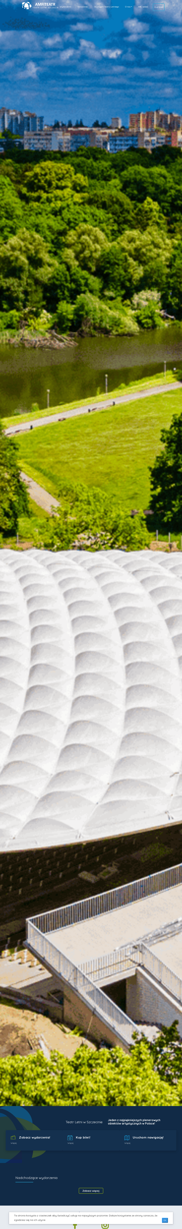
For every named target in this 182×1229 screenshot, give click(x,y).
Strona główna (31, 5)
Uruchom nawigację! (148, 1137)
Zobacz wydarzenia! (34, 1137)
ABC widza (143, 7)
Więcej (14, 1143)
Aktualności (82, 7)
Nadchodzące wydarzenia (36, 1177)
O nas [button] (127, 7)
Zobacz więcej (90, 1190)
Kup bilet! (82, 1137)
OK (165, 1220)
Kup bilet (158, 7)
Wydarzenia (65, 7)
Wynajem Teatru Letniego (106, 7)
